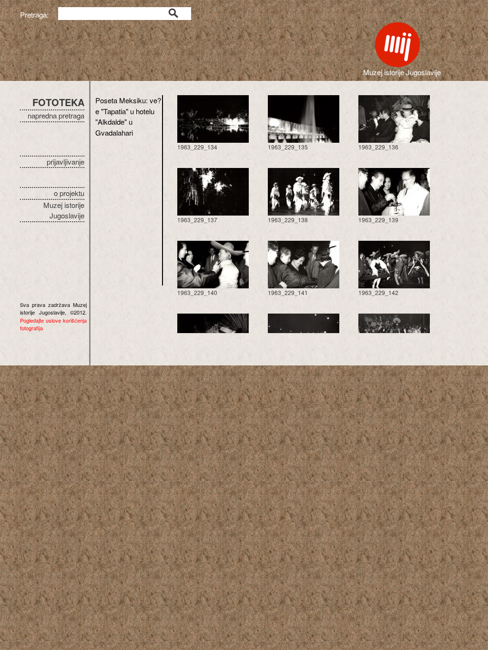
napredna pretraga (56, 115)
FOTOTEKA (58, 102)
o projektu (69, 193)
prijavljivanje (65, 162)
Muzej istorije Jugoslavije (63, 210)
